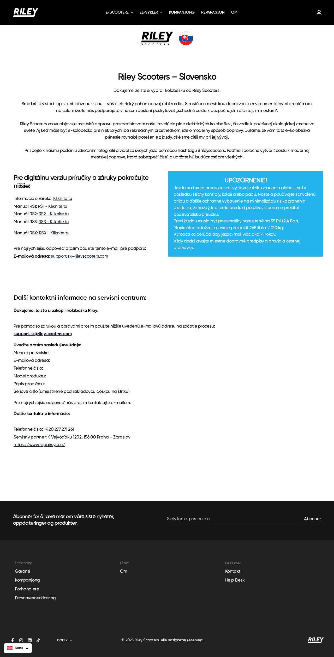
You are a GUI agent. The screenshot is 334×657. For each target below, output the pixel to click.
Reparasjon (212, 12)
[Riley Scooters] (25, 12)
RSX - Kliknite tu (54, 233)
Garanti (22, 571)
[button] (18, 648)
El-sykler (149, 12)
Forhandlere (27, 589)
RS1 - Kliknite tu (52, 206)
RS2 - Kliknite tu (54, 214)
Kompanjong (182, 12)
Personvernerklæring (35, 598)
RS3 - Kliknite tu (54, 222)
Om (234, 12)
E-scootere (117, 12)
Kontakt (232, 571)
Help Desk (235, 580)
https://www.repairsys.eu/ (39, 445)
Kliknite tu (62, 199)
